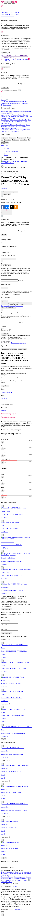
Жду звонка (4, 87)
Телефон (21, 83)
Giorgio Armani (5, 125)
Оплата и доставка (19, 877)
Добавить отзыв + (6, 609)
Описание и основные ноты (9, 349)
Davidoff (24, 120)
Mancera (7, 131)
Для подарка (5, 873)
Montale (16, 131)
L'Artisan (11, 130)
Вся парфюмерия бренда (18, 343)
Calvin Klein (28, 116)
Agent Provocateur (6, 115)
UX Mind (15, 886)
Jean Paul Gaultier (21, 126)
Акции (8, 14)
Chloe (11, 120)
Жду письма (4, 333)
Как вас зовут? (6, 330)
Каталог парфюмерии (7, 872)
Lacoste (17, 130)
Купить (3, 301)
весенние (4, 392)
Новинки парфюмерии (13, 103)
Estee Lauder (23, 121)
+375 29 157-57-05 (8, 59)
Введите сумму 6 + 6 (7, 621)
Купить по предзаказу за (16, 303)
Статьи (13, 14)
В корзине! (12, 306)
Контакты (11, 16)
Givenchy (13, 125)
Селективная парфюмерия (16, 101)
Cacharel (21, 116)
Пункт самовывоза (15, 878)
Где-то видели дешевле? (8, 258)
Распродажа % (25, 103)
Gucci (18, 125)
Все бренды (4, 145)
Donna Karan (10, 121)
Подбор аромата (6, 105)
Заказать (3, 234)
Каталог (5, 101)
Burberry (11, 116)
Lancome (27, 130)
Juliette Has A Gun (11, 128)
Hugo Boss (4, 126)
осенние (9, 392)
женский (3, 410)
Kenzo (3, 130)
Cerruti (3, 120)
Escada (17, 121)
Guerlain (22, 125)
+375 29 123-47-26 (22, 59)
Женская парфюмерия (17, 111)
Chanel (7, 120)
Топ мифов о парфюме (8, 417)
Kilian (7, 130)
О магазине (4, 12)
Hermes (28, 125)
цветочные (4, 398)
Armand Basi (4, 116)
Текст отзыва (5, 624)
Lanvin (3, 131)
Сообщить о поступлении (8, 307)
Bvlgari (16, 116)
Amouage (15, 115)
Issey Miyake (11, 126)
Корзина (3, 98)
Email (20, 322)
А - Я (7, 143)
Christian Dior (17, 120)
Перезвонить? (5, 67)
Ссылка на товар (6, 284)
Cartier (13, 118)
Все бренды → (5, 111)
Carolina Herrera (5, 118)
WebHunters (18, 909)
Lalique (22, 130)
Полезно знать (22, 349)
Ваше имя (4, 617)
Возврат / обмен (26, 878)
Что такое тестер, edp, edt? (9, 414)
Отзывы (10, 12)
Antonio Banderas (23, 115)
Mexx (12, 131)
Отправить (4, 287)
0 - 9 (2, 143)
